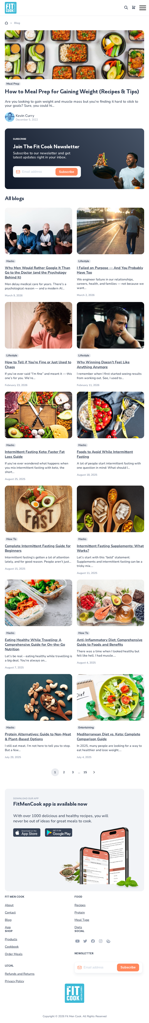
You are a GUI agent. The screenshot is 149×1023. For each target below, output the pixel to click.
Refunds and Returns (20, 974)
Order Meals (14, 954)
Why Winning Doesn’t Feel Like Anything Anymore (103, 364)
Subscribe (66, 172)
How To (11, 539)
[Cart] (133, 8)
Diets (78, 927)
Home (6, 23)
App (8, 927)
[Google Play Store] (58, 835)
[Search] (126, 8)
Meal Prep (12, 84)
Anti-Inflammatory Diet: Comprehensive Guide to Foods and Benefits (109, 642)
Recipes (80, 905)
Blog (8, 920)
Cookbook (12, 947)
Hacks (10, 261)
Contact (10, 912)
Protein (79, 912)
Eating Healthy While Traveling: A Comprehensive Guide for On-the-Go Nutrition (35, 645)
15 (85, 772)
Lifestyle (83, 261)
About (9, 905)
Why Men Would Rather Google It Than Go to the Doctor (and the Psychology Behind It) (37, 273)
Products (11, 939)
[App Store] (26, 835)
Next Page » (94, 772)
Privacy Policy (14, 981)
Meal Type (81, 920)
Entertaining (86, 727)
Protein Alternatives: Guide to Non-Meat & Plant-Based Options (38, 736)
